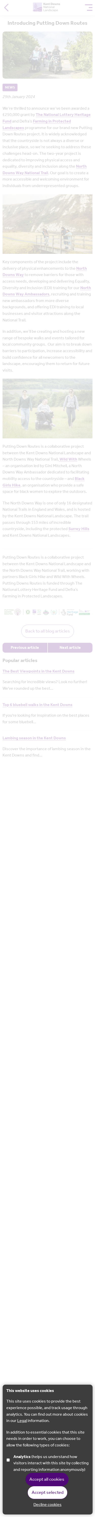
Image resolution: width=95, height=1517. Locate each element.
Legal (22, 1421)
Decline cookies (47, 1505)
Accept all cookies (46, 1479)
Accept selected (48, 1492)
